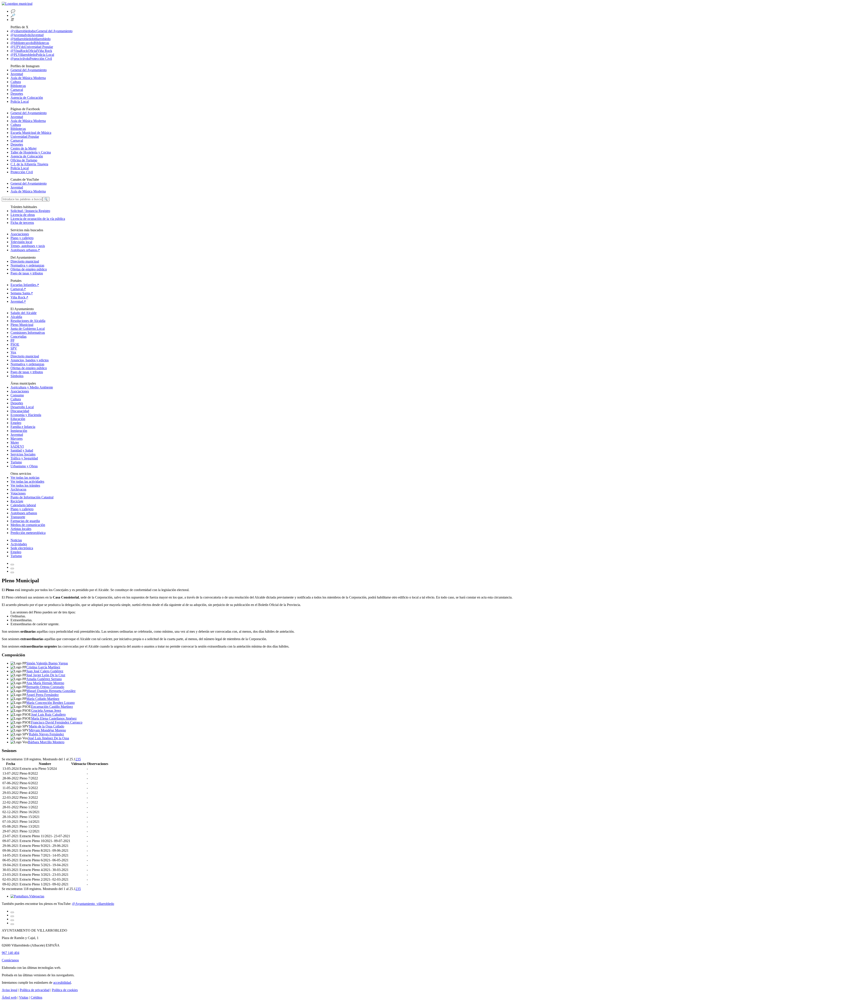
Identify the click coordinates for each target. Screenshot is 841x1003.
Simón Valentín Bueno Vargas (47, 663)
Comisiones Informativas (28, 332)
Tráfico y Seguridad (24, 458)
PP (12, 340)
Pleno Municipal (22, 325)
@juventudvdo (27, 35)
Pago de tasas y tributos (27, 273)
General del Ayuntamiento (29, 70)
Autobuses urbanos (24, 513)
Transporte (18, 517)
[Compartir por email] (12, 912)
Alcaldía (16, 317)
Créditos (36, 997)
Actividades (19, 544)
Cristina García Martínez (43, 667)
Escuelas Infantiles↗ (25, 285)
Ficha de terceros (22, 222)
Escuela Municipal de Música (31, 132)
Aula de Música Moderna (28, 78)
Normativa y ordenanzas (27, 265)
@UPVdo (32, 47)
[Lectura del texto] (12, 568)
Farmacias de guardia (25, 521)
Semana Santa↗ (22, 293)
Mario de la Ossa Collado (46, 726)
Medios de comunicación (28, 525)
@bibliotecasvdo (30, 43)
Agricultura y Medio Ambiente (32, 387)
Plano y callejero (22, 238)
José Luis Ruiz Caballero (48, 714)
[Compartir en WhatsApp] (12, 916)
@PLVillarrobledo (32, 55)
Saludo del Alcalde (24, 313)
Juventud (17, 74)
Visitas (23, 997)
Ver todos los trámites (25, 485)
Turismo (16, 462)
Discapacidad (20, 411)
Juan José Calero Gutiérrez (44, 671)
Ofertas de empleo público (29, 269)
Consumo (17, 395)
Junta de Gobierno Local (28, 328)
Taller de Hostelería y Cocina (31, 152)
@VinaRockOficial (31, 51)
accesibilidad (62, 982)
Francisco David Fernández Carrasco (56, 722)
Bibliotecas (18, 86)
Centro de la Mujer (24, 148)
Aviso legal (9, 990)
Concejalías (19, 336)
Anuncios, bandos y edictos (30, 360)
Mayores (17, 438)
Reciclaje (17, 501)
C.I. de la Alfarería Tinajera (29, 164)
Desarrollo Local (22, 407)
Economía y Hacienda (26, 415)
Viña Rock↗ (19, 297)
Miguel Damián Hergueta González (51, 691)
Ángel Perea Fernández (42, 695)
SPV (14, 348)
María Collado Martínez (42, 699)
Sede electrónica (22, 548)
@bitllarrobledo (31, 39)
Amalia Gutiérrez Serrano (44, 679)
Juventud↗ (18, 301)
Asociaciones (20, 234)
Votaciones (18, 493)
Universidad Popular (25, 136)
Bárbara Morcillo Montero (46, 742)
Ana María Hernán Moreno (45, 683)
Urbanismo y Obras (24, 466)
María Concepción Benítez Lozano (50, 703)
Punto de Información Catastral (32, 497)
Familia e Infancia (23, 427)
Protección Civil (22, 172)
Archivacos (18, 489)
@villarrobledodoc (41, 31)
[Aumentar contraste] (12, 564)
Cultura (16, 82)
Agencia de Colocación (27, 97)
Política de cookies (65, 990)
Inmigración (19, 431)
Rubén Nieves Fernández (46, 734)
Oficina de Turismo (24, 160)
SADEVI (17, 446)
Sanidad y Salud (22, 450)
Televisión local (21, 242)
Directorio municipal (25, 261)
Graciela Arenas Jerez (46, 710)
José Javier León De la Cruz (45, 675)
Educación (18, 419)
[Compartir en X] (12, 920)
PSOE (15, 344)
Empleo (16, 423)
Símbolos (17, 376)
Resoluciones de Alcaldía (28, 321)
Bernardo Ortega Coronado (45, 687)
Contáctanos (10, 960)
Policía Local (20, 101)
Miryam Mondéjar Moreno (47, 730)
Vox (13, 352)
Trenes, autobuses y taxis (28, 246)
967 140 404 (10, 953)
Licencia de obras (23, 215)
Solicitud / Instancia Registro (30, 211)
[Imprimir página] (12, 572)
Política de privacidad (34, 990)
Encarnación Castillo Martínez (52, 706)
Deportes (17, 93)
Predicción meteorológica (28, 533)
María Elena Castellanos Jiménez (54, 718)
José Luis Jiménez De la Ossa (48, 738)
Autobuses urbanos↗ (25, 250)
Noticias (16, 540)
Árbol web (9, 997)
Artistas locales (21, 529)
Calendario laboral (23, 505)
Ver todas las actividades (27, 481)
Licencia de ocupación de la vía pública (38, 219)
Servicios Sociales (23, 454)
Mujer (15, 442)
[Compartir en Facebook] (12, 924)
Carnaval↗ (18, 289)
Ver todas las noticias (25, 477)
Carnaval (17, 90)
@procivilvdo (31, 58)
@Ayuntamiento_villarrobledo (93, 904)
